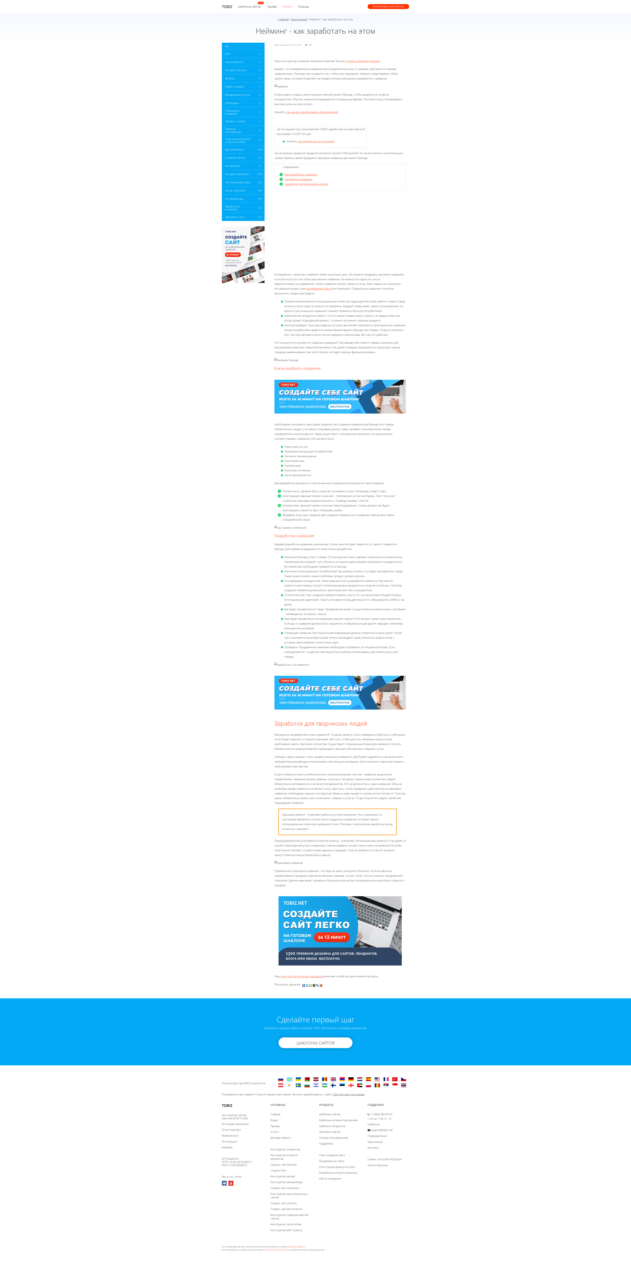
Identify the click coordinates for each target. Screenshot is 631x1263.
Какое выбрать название (300, 174)
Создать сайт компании (284, 1188)
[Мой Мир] (314, 984)
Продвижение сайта (331, 1161)
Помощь (303, 6)
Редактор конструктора (233, 130)
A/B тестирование (330, 1178)
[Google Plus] (321, 984)
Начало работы (234, 61)
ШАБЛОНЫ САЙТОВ (315, 1043)
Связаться (374, 1124)
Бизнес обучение (235, 190)
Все (227, 46)
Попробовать (388, 6)
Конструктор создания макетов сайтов (289, 1216)
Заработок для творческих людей (306, 184)
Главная (283, 19)
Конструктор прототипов (285, 1224)
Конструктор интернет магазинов (284, 1157)
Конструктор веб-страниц (286, 1230)
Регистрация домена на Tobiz (337, 1167)
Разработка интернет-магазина (338, 1173)
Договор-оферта (280, 1138)
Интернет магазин (235, 70)
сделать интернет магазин (363, 61)
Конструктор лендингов (285, 1149)
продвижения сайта (318, 288)
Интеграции (232, 102)
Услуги (287, 6)
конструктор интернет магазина (301, 976)
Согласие (283, 1249)
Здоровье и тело (234, 216)
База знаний (299, 19)
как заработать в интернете (316, 141)
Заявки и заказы (234, 86)
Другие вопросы (234, 149)
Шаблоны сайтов (249, 6)
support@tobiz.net (382, 1130)
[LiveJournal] (317, 984)
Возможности (230, 1135)
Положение (270, 1249)
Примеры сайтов (329, 1132)
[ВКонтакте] (303, 984)
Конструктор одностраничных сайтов (289, 1195)
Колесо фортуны (378, 1165)
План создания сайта (332, 1155)
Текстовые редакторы (237, 182)
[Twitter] (307, 984)
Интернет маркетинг (237, 174)
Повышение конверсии (232, 112)
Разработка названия (298, 179)
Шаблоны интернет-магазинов (338, 1120)
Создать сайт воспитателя (286, 1209)
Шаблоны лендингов (332, 1126)
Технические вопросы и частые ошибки (238, 140)
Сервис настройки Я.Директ (385, 1159)
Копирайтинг (232, 165)
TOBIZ (227, 6)
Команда (227, 1147)
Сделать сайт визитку (283, 1164)
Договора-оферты (296, 1246)
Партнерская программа (348, 1094)
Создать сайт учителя (283, 1203)
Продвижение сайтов (237, 94)
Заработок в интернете (232, 208)
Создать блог (278, 1170)
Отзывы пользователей (333, 1138)
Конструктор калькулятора (286, 1182)
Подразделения (377, 1136)
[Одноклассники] (310, 984)
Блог (227, 53)
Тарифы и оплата (235, 121)
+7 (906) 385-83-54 (381, 1114)
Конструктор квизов (282, 1176)
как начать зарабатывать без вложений (312, 112)
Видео (274, 1120)
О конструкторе (231, 1129)
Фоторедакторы (234, 198)
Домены (229, 78)
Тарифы (272, 6)
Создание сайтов (235, 157)
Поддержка (326, 1143)
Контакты (373, 1147)
